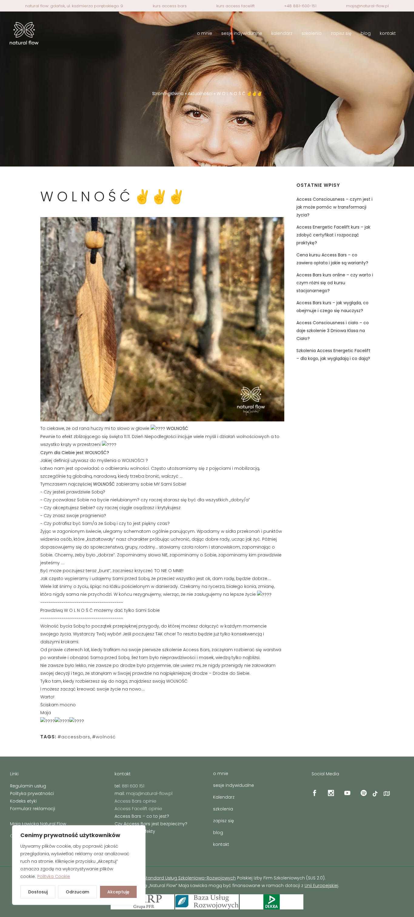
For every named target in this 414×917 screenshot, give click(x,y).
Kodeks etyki (23, 801)
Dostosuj (38, 892)
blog (218, 833)
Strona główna (168, 94)
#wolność (104, 737)
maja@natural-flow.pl (367, 6)
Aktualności (200, 94)
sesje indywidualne (233, 785)
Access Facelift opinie (138, 809)
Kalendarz (224, 797)
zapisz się (223, 821)
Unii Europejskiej (321, 885)
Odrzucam (77, 892)
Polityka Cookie (53, 876)
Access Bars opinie (135, 801)
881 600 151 (133, 786)
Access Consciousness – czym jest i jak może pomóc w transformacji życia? (334, 207)
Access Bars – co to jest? (142, 816)
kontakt (221, 844)
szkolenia (223, 809)
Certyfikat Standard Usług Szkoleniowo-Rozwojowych (179, 878)
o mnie (220, 773)
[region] (78, 865)
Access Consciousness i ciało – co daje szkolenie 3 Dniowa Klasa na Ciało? (332, 330)
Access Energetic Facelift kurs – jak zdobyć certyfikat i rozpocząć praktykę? (333, 235)
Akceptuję (118, 892)
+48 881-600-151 (300, 6)
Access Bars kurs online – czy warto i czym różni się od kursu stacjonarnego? (334, 283)
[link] (45, 713)
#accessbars (74, 737)
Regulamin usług (28, 786)
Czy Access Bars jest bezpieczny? (151, 824)
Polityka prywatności (32, 793)
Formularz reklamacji (32, 809)
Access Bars (196, 650)
